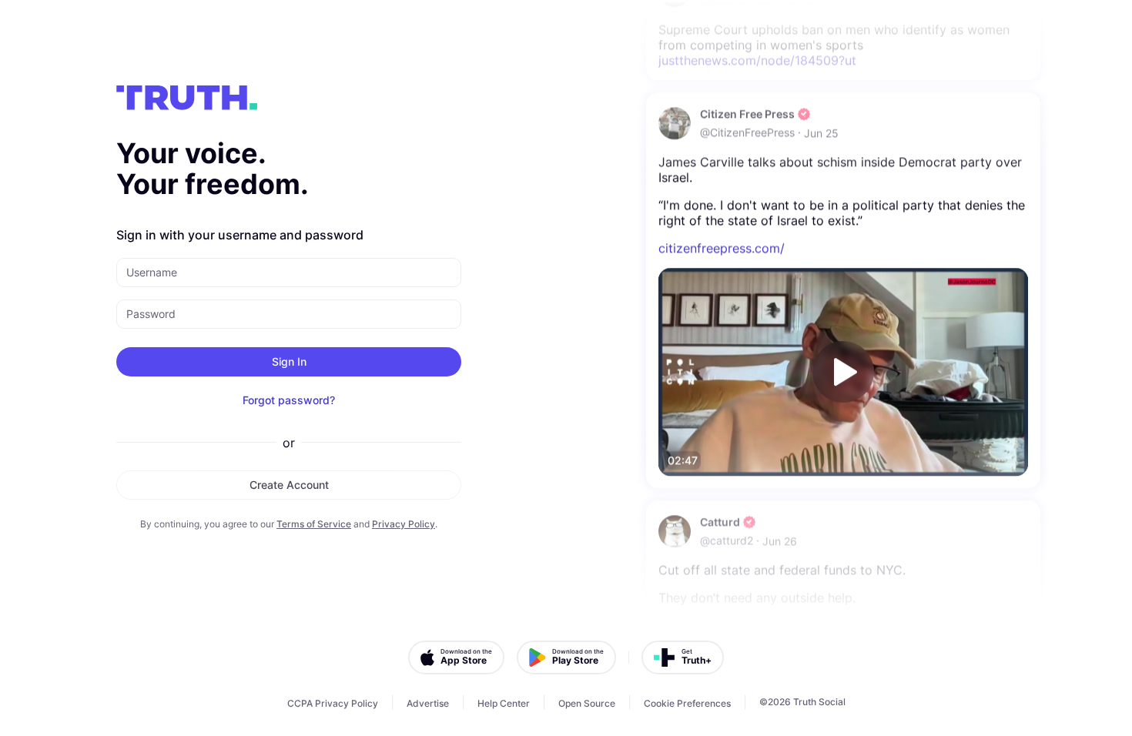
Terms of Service (313, 524)
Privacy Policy (403, 524)
